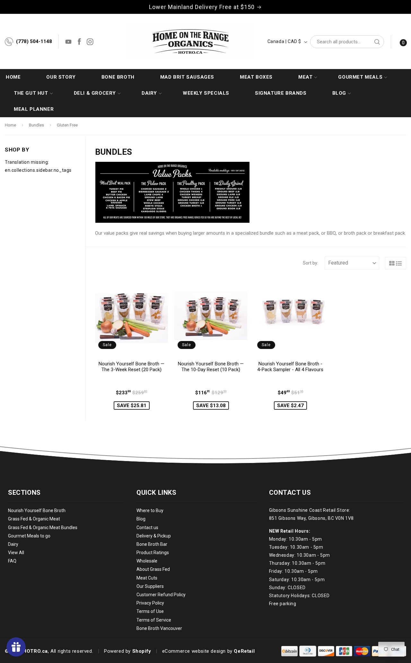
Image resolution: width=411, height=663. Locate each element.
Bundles (36, 125)
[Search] (377, 41)
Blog (140, 518)
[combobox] (347, 41)
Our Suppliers (150, 586)
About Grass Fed (153, 569)
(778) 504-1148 (34, 41)
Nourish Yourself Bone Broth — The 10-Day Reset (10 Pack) (211, 366)
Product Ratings (152, 552)
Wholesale (146, 560)
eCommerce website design (194, 651)
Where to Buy (149, 510)
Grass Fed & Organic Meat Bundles (42, 527)
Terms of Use (150, 611)
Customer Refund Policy (161, 594)
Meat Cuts (146, 577)
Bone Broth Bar (151, 544)
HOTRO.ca (35, 651)
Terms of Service (153, 620)
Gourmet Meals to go (29, 535)
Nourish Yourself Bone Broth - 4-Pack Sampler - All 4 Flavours (290, 366)
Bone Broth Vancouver (159, 628)
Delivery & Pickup (153, 535)
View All (16, 552)
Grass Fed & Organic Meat (34, 518)
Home (10, 125)
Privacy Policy (150, 603)
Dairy (13, 544)
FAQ (12, 560)
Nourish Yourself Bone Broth (37, 510)
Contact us (147, 527)
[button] (305, 77)
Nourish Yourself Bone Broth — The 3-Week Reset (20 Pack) (131, 366)
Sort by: (310, 263)
